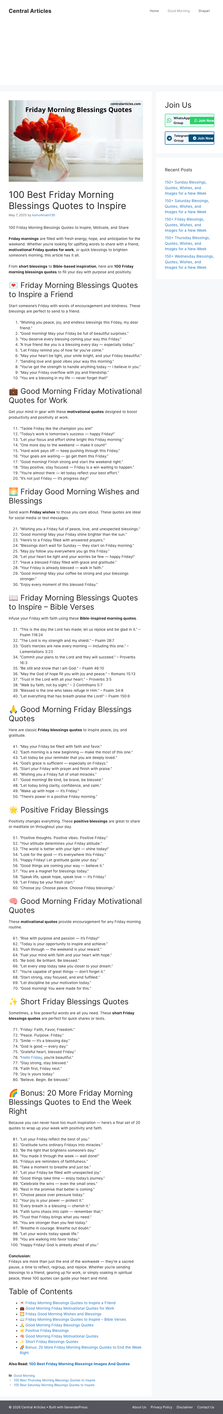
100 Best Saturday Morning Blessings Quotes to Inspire (54, 1385)
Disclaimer (185, 1407)
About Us (139, 1407)
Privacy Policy (161, 1407)
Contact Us (205, 1407)
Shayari (204, 11)
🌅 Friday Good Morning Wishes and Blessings (60, 1314)
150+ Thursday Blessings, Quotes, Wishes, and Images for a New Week (187, 243)
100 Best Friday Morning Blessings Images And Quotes (79, 1364)
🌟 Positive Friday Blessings (44, 1330)
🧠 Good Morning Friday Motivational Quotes (59, 1336)
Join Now (206, 120)
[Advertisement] (111, 54)
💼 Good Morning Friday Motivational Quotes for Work (67, 1308)
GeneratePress (76, 1407)
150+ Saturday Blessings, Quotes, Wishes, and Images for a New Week (187, 206)
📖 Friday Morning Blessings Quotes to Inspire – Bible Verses (73, 1319)
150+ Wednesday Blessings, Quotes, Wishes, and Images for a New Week (189, 262)
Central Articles (30, 11)
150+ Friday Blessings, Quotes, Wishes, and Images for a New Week (185, 225)
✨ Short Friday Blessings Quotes (49, 1341)
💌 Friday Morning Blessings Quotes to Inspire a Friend (68, 1303)
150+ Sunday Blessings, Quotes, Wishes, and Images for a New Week (186, 187)
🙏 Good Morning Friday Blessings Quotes (57, 1325)
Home (154, 11)
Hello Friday (31, 1057)
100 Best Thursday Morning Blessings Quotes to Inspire (54, 1380)
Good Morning (179, 11)
